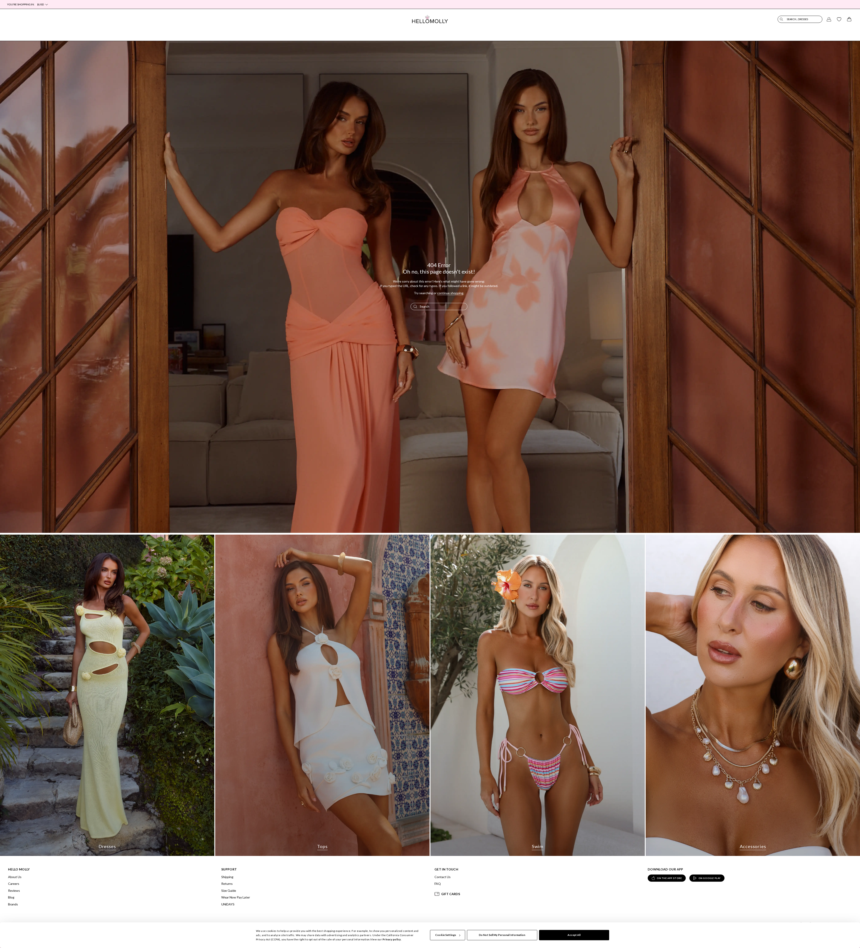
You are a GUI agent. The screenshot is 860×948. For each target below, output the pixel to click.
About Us (15, 877)
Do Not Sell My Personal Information (502, 935)
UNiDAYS (227, 904)
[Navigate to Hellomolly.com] (430, 19)
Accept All (574, 935)
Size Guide (228, 890)
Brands (13, 904)
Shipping (227, 877)
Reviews (14, 890)
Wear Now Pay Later (235, 897)
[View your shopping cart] (849, 19)
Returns (227, 883)
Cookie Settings (445, 935)
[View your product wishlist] (839, 19)
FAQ (437, 883)
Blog (11, 897)
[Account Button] (828, 19)
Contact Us (442, 877)
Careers (13, 883)
